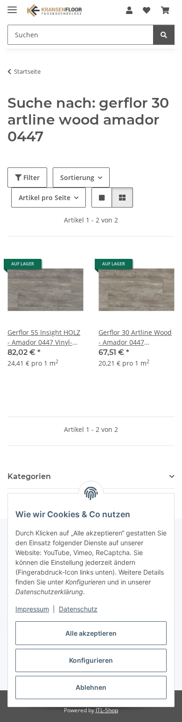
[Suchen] (164, 35)
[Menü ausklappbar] (12, 6)
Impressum (32, 609)
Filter (30, 177)
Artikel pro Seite (44, 197)
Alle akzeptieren (91, 633)
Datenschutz (78, 609)
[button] (129, 10)
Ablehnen (91, 687)
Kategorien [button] (29, 476)
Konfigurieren (91, 660)
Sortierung (77, 177)
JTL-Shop (107, 710)
